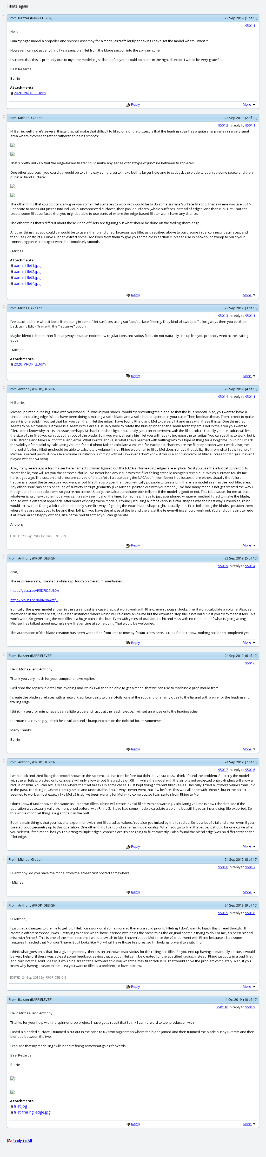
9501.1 (250, 25)
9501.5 (223, 565)
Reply (135, 104)
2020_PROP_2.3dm (30, 364)
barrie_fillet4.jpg (27, 283)
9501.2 (223, 125)
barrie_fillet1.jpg (27, 265)
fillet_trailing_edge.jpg (32, 1112)
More (247, 104)
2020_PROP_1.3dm (30, 92)
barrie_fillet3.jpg (27, 277)
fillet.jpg (20, 1106)
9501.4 (223, 396)
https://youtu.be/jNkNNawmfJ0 (34, 600)
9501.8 (223, 867)
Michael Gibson (30, 117)
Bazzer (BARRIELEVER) (35, 18)
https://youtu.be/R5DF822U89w (34, 590)
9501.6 (250, 663)
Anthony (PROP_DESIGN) (37, 389)
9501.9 (223, 912)
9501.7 (223, 769)
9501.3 (223, 315)
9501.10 (222, 1007)
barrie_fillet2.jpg (27, 271)
